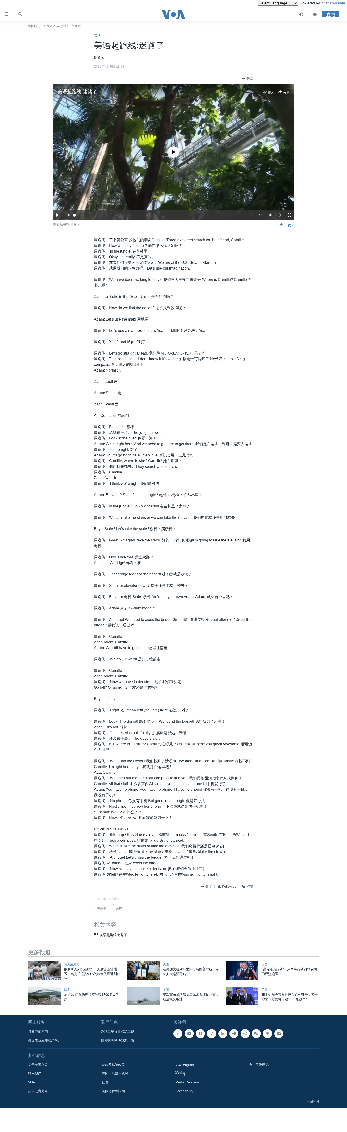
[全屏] (289, 215)
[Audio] (301, 14)
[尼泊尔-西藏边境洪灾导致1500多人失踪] (44, 996)
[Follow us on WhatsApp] (245, 1033)
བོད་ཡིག (180, 1073)
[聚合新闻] (256, 1033)
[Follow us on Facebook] (200, 1033)
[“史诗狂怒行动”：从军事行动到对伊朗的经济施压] (242, 970)
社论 (105, 1082)
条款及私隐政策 (113, 1065)
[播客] (267, 1033)
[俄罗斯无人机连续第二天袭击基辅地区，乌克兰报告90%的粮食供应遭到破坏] (44, 970)
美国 (98, 35)
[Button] (247, 78)
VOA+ (32, 1082)
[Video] (315, 14)
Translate (337, 3)
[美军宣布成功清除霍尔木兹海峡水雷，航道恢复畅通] (143, 996)
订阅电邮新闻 (38, 1031)
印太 (67, 990)
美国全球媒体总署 (115, 1073)
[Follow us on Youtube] (189, 1033)
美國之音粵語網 (113, 1091)
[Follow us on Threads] (222, 1033)
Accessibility (184, 1091)
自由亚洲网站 (259, 1065)
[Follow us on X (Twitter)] (178, 1033)
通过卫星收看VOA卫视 (117, 1031)
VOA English (184, 1065)
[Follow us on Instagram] (211, 1033)
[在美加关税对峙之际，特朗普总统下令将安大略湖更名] (143, 970)
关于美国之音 (38, 1065)
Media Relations (187, 1082)
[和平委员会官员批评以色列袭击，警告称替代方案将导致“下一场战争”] (242, 996)
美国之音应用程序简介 (44, 1040)
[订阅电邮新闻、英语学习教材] (278, 1033)
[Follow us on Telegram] (233, 1033)
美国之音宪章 (38, 1091)
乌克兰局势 (71, 964)
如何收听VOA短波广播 (117, 1040)
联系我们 (34, 1073)
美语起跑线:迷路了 (77, 91)
